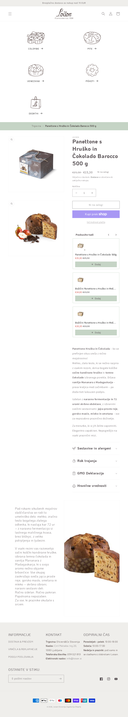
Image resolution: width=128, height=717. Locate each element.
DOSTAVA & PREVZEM (20, 642)
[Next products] (116, 234)
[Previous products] (108, 234)
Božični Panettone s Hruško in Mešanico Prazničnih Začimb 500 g (96, 288)
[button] (10, 13)
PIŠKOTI (90, 81)
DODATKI (33, 114)
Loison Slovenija (59, 707)
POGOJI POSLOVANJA (20, 657)
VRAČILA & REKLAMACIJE (23, 649)
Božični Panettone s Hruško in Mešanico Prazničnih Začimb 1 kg (96, 322)
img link (36, 33)
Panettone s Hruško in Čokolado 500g (96, 254)
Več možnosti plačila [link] (96, 222)
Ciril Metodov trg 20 (65, 646)
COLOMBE (33, 49)
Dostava (94, 177)
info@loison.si (74, 659)
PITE (90, 49)
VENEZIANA (33, 81)
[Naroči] (60, 679)
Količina (76, 186)
